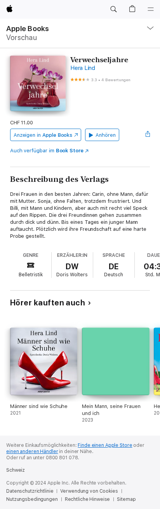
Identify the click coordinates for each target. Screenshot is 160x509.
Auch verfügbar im (46, 150)
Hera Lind (82, 67)
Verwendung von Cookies (89, 491)
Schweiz (15, 470)
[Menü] (150, 9)
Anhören (106, 135)
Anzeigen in (43, 135)
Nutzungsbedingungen (32, 499)
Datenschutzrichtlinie (29, 491)
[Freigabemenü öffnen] (147, 135)
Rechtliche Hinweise (87, 499)
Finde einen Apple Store (105, 445)
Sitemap (126, 499)
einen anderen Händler (32, 451)
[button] (113, 9)
